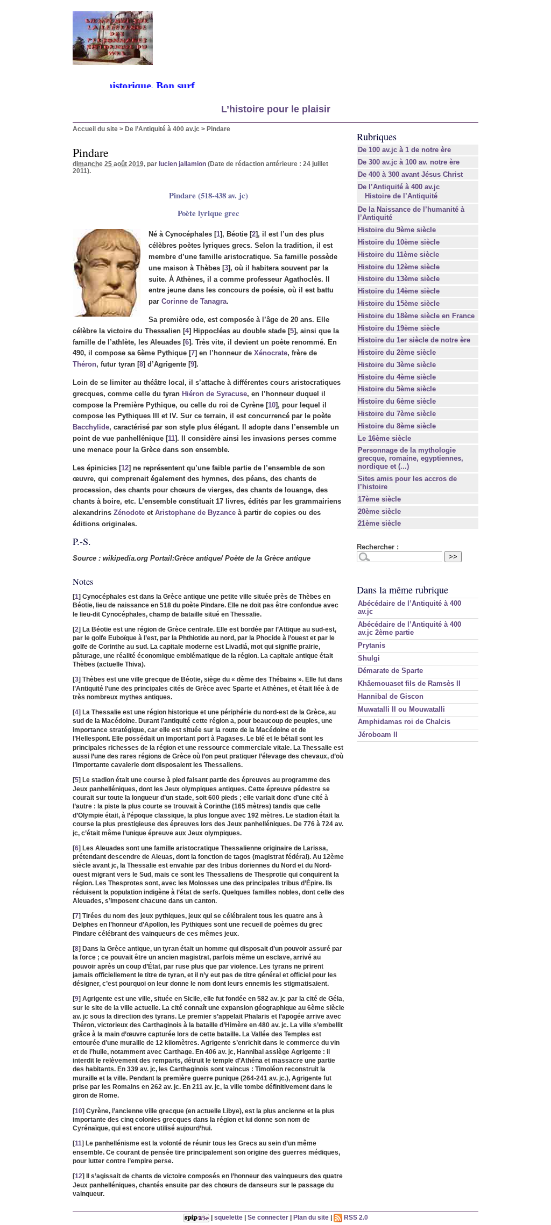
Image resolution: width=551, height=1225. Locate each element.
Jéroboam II (378, 734)
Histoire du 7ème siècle (397, 414)
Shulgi (369, 658)
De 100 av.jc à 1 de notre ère (404, 150)
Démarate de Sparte (390, 671)
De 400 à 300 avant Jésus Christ (410, 174)
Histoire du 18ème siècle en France (416, 316)
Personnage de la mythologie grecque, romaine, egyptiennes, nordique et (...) (410, 458)
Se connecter (268, 1217)
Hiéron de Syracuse (214, 394)
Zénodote (129, 512)
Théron (84, 364)
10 (272, 405)
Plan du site (311, 1217)
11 (171, 438)
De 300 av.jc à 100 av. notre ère (409, 162)
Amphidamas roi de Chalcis (404, 722)
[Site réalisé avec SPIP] (196, 1217)
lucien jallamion (182, 163)
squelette (228, 1217)
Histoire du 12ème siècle (399, 267)
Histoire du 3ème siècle (397, 365)
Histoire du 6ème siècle (397, 401)
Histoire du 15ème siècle (399, 303)
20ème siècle (379, 511)
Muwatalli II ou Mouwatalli (401, 709)
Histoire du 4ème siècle (397, 377)
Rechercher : (378, 547)
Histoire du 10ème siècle (399, 242)
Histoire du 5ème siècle (397, 389)
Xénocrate (270, 353)
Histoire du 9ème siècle (397, 230)
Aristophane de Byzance (195, 512)
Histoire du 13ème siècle (399, 279)
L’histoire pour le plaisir (275, 109)
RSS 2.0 (355, 1217)
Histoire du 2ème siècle (397, 352)
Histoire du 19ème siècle (399, 328)
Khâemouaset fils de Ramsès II (409, 683)
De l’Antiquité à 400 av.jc (162, 128)
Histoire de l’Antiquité (401, 196)
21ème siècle (379, 523)
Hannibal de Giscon (390, 696)
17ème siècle (379, 499)
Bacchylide (91, 427)
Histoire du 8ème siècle (397, 426)
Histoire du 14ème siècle (399, 291)
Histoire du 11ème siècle (398, 254)
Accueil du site (95, 128)
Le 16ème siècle (384, 438)
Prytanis (371, 645)
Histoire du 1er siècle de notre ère (414, 340)
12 (125, 468)
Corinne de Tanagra (194, 301)
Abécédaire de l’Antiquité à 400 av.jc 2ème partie (409, 628)
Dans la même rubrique (402, 589)
